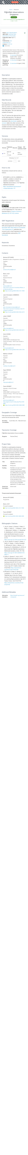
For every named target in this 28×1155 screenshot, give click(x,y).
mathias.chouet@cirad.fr (9, 366)
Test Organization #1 (8, 229)
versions (4, 123)
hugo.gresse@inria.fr (8, 382)
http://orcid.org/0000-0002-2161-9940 (14, 508)
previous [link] (10, 161)
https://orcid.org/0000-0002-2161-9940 (14, 290)
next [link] (19, 161)
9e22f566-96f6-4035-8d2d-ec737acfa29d (13, 227)
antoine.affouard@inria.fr (9, 269)
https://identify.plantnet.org (13, 32)
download (14, 55)
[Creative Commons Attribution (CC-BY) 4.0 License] (6, 205)
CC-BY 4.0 (9, 44)
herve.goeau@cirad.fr (8, 348)
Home (10, 9)
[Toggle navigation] (25, 2)
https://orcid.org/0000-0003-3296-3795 (14, 349)
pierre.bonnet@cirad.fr (8, 400)
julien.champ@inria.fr (8, 328)
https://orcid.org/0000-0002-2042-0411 (14, 330)
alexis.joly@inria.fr (7, 286)
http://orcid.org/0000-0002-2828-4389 (14, 516)
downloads (14, 121)
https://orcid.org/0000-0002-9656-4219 (14, 312)
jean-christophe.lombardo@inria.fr (11, 307)
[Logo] (3, 2)
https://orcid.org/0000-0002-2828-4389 (14, 405)
